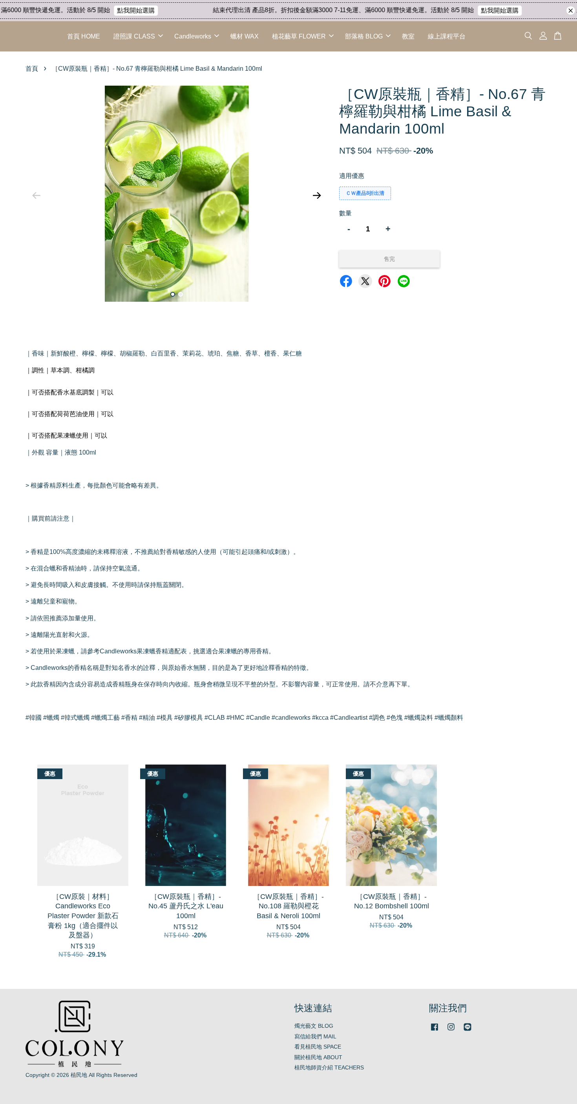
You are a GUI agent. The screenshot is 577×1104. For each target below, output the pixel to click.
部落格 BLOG (364, 36)
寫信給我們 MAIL (315, 1037)
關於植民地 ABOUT (318, 1057)
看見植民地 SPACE (317, 1047)
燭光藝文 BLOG (313, 1026)
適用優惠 (351, 175)
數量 (345, 213)
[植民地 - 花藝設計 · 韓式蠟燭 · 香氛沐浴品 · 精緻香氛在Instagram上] (451, 1031)
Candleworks (192, 36)
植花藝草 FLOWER (299, 36)
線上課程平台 (447, 36)
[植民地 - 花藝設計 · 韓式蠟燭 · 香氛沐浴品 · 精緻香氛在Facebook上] (434, 1031)
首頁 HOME (83, 36)
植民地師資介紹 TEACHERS (329, 1068)
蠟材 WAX (244, 36)
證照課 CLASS (134, 36)
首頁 (32, 68)
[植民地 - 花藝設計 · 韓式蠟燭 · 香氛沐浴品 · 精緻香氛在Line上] (467, 1031)
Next (317, 195)
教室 (408, 36)
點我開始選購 (123, 10)
